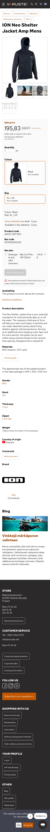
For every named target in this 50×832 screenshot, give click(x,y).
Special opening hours (13, 620)
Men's (29, 19)
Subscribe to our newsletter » (19, 696)
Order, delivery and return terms (18, 743)
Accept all (28, 825)
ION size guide (10, 357)
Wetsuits (34, 13)
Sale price (9, 122)
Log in (7, 760)
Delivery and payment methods (17, 736)
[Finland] (46, 4)
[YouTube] (16, 686)
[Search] (32, 4)
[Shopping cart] (41, 4)
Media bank (9, 805)
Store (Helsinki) (13, 221)
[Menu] (3, 4)
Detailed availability (12, 299)
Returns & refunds (12, 715)
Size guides (9, 798)
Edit (18, 825)
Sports (7, 13)
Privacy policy (10, 774)
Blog (6, 791)
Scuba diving (20, 13)
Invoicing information (13, 670)
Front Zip (6, 418)
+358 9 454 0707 (15, 635)
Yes (4, 395)
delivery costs (36, 128)
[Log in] (36, 4)
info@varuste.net (10, 639)
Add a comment (11, 456)
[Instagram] (10, 686)
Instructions (9, 729)
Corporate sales (11, 663)
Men (4, 383)
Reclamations (10, 722)
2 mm (5, 407)
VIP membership (11, 767)
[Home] (18, 4)
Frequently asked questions (16, 656)
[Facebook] (4, 686)
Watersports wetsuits (12, 19)
